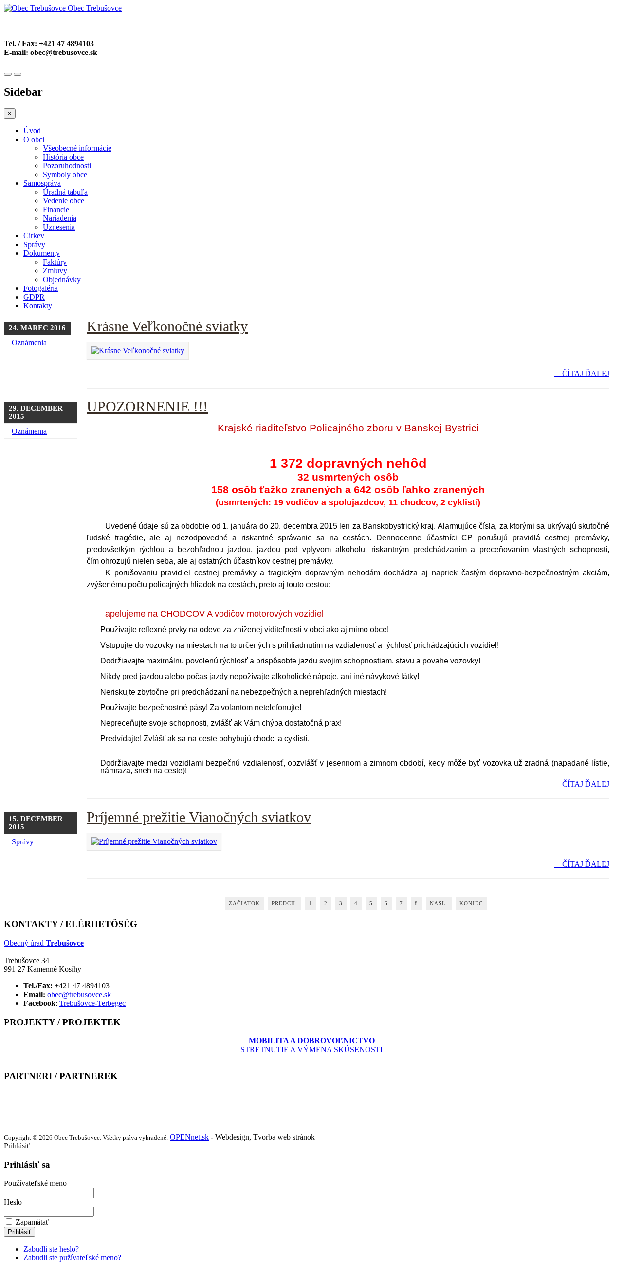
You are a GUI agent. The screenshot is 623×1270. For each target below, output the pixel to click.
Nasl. (439, 903)
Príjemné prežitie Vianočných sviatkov (199, 817)
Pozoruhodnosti (67, 165)
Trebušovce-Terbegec (92, 1003)
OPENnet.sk (189, 1137)
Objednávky (62, 279)
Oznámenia (29, 343)
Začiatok (244, 903)
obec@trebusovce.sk (79, 994)
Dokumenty (41, 253)
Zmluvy (55, 271)
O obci (33, 139)
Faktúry (55, 262)
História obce (63, 157)
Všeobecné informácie (77, 148)
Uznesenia (59, 227)
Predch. (284, 903)
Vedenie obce (63, 201)
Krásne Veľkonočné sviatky (167, 326)
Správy (34, 244)
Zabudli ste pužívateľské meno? (72, 1257)
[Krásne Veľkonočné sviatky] (138, 350)
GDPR (34, 297)
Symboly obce (65, 174)
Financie (56, 209)
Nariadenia (59, 218)
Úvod (32, 130)
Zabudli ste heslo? (51, 1249)
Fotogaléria (40, 288)
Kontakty (37, 306)
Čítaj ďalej (584, 373)
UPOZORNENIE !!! (147, 406)
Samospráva (42, 183)
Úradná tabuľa (65, 192)
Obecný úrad (44, 943)
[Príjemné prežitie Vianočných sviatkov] (154, 841)
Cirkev (33, 236)
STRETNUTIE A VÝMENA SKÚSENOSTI (311, 1045)
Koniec (471, 903)
